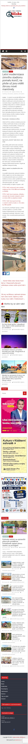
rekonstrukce (10, 93)
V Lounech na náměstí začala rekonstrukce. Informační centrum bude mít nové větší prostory (18, 588)
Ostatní (3, 698)
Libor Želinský (17, 91)
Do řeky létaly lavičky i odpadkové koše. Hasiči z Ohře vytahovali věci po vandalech (13, 326)
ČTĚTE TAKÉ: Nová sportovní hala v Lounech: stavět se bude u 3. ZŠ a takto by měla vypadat (13, 202)
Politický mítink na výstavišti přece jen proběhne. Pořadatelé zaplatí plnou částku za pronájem (13, 542)
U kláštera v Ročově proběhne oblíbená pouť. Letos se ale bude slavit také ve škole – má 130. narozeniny (18, 661)
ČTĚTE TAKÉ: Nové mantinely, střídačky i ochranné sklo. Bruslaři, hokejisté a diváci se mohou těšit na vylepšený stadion (13, 196)
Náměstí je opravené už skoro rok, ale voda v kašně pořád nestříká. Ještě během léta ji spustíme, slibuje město (13, 377)
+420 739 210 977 (5, 722)
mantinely (4, 93)
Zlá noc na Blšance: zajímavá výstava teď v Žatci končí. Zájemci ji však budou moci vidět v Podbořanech (13, 296)
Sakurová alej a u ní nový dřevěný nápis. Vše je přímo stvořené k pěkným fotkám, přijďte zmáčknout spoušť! (18, 577)
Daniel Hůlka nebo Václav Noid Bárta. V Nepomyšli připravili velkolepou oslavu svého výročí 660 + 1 (13, 284)
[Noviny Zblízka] (3, 51)
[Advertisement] (14, 34)
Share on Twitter (8, 273)
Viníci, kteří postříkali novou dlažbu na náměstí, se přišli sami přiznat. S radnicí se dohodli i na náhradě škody (18, 601)
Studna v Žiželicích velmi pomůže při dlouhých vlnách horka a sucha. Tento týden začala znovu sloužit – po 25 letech (18, 626)
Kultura (3, 694)
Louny (11, 71)
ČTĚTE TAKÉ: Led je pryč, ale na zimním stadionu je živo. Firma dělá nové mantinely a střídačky (13, 189)
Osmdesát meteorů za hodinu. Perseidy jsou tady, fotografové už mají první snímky (13, 351)
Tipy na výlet (4, 696)
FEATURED (5, 71)
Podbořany (4, 686)
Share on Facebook (4, 273)
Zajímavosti (4, 691)
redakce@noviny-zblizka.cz (8, 718)
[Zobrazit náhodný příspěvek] (25, 51)
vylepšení (16, 93)
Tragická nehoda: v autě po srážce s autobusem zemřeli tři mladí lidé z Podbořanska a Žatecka (18, 565)
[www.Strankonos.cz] (17, 740)
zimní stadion (21, 93)
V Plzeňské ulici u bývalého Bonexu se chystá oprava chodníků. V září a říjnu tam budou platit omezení (19, 649)
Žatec (2, 684)
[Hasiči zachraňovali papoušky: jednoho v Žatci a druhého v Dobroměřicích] (6, 633)
